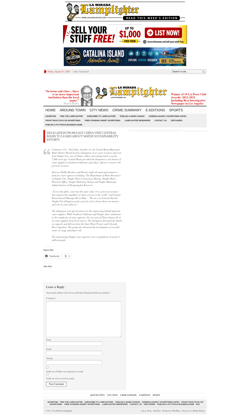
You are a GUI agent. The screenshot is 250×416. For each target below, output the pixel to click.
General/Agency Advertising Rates (167, 116)
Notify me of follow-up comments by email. (64, 371)
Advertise (50, 116)
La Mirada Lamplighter (62, 410)
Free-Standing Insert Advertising (103, 120)
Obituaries (176, 120)
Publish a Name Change (132, 116)
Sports (176, 110)
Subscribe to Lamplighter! (101, 116)
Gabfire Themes (199, 410)
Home (50, 110)
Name (48, 339)
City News (99, 110)
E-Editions (155, 110)
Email (48, 349)
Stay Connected (81, 71)
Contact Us (160, 120)
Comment (51, 298)
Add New (157, 410)
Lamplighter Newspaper (137, 120)
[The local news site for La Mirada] (125, 92)
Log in (143, 410)
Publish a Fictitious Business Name (63, 125)
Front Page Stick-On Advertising (63, 120)
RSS (198, 404)
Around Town (73, 110)
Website (49, 358)
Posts (150, 410)
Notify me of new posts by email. (60, 378)
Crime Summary (126, 110)
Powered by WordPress (171, 410)
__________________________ (125, 45)
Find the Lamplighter (71, 116)
